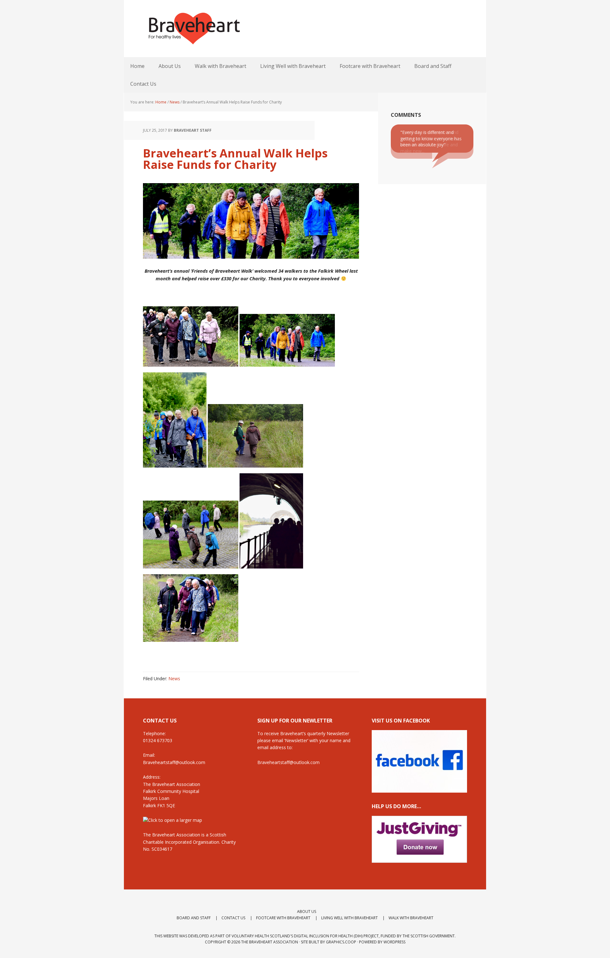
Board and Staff (194, 918)
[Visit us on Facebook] (419, 790)
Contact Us (233, 918)
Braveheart (194, 28)
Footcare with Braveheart (283, 918)
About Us (306, 911)
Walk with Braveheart (411, 918)
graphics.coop (341, 942)
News (174, 678)
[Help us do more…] (419, 839)
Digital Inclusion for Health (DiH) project (336, 936)
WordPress (394, 942)
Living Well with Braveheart (349, 918)
